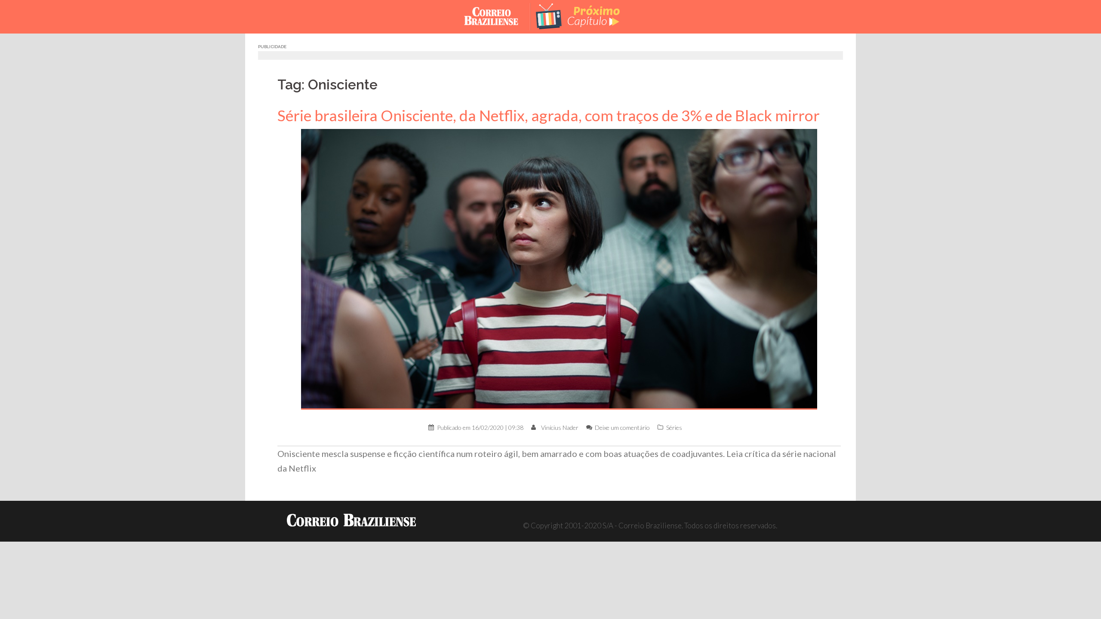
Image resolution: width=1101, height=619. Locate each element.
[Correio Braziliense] (498, 15)
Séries (674, 427)
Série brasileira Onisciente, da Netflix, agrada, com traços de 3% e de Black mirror (548, 115)
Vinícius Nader (559, 427)
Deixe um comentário (622, 427)
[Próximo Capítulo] (585, 15)
